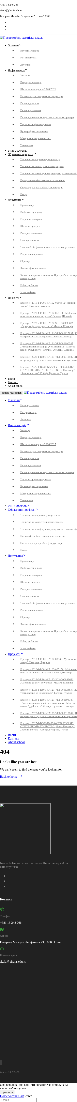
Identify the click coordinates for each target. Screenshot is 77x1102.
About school (15, 385)
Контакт (13, 382)
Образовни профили (20, 154)
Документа (15, 199)
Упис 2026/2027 (17, 150)
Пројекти (13, 297)
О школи (13, 45)
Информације (16, 70)
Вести (11, 378)
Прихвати (7, 1092)
